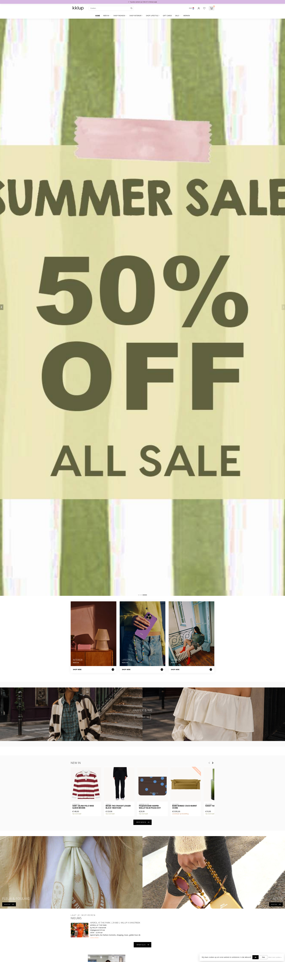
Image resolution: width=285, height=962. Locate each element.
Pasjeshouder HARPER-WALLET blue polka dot (150, 807)
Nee (263, 957)
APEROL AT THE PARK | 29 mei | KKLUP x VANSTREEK (115, 922)
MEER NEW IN (141, 822)
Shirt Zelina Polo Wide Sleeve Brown (83, 807)
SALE (177, 15)
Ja (255, 957)
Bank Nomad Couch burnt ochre (184, 807)
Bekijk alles (141, 945)
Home (97, 15)
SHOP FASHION (119, 15)
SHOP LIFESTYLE (152, 15)
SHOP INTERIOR (135, 15)
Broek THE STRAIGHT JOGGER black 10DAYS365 (118, 807)
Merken (186, 15)
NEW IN (106, 15)
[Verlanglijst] (204, 8)
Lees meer (94, 937)
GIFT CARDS (167, 15)
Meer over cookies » (275, 957)
